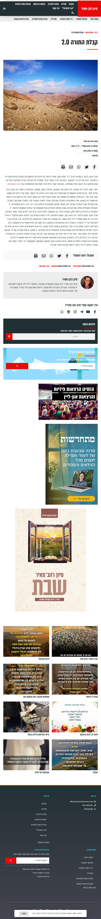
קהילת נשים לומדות (23, 4)
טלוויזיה (54, 19)
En (4, 8)
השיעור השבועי (81, 19)
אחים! (95, 772)
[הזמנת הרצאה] (68, 402)
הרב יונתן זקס (44, 266)
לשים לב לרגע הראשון (89, 734)
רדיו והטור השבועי (66, 19)
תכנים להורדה (53, 4)
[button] (72, 12)
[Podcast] (68, 311)
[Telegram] (81, 311)
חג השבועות (14, 184)
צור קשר (55, 8)
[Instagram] (75, 311)
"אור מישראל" (68, 8)
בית (96, 32)
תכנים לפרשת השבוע (21, 19)
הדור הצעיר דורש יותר (89, 659)
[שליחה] (17, 366)
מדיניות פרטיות (43, 876)
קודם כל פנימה (92, 697)
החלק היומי (94, 19)
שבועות (95, 155)
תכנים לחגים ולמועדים (39, 19)
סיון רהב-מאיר (89, 8)
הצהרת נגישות (43, 842)
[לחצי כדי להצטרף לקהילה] (72, 464)
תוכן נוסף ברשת (89, 887)
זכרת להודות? (43, 659)
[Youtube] (88, 311)
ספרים (63, 4)
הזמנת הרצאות (39, 4)
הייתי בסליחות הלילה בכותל (38, 734)
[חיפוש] (9, 336)
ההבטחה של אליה (42, 772)
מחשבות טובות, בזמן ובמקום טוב (36, 697)
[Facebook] (95, 311)
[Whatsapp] (62, 311)
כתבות (71, 4)
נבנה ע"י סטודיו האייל (41, 873)
